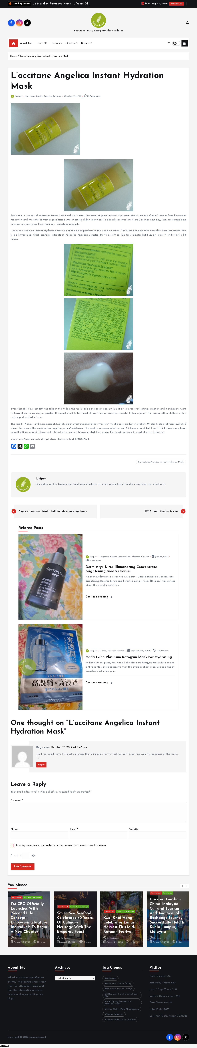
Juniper (18, 96)
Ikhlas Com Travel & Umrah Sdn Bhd (121, 995)
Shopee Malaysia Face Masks (121, 1019)
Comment (17, 800)
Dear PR (42, 43)
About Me (26, 43)
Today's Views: (158, 976)
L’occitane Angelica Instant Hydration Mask (44, 56)
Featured (17, 898)
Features (167, 893)
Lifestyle (71, 43)
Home (13, 56)
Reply (41, 765)
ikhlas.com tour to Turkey (118, 983)
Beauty (56, 43)
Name (15, 829)
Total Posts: (156, 1009)
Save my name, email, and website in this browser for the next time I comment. (61, 845)
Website (133, 829)
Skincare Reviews (52, 96)
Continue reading (97, 596)
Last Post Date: (159, 1016)
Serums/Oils (124, 557)
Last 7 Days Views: (160, 989)
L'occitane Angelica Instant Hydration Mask (161, 462)
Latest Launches (32, 898)
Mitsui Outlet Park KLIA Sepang (122, 1009)
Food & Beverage (79, 907)
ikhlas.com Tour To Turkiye (119, 989)
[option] (29, 919)
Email (74, 829)
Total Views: (156, 1002)
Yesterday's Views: (160, 983)
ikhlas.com (111, 978)
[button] (182, 886)
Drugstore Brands (108, 557)
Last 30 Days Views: (161, 996)
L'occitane (30, 96)
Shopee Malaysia (114, 1014)
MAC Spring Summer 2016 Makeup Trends (118, 1002)
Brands (85, 43)
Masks (39, 96)
